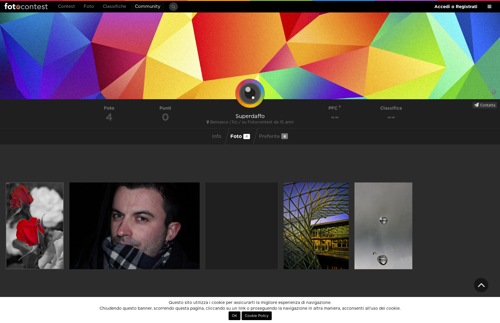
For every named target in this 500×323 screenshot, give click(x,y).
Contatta (487, 105)
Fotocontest (26, 6)
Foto (89, 6)
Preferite (272, 136)
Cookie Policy (257, 316)
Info (216, 136)
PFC (333, 108)
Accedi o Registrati (455, 6)
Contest (66, 6)
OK (234, 316)
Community (147, 6)
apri (35, 225)
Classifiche (114, 6)
